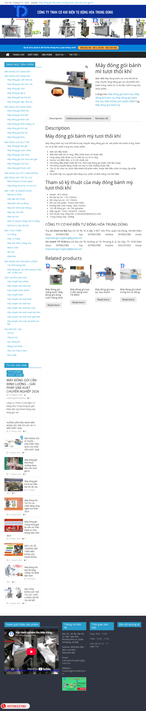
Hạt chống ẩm (13, 341)
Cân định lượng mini (16, 265)
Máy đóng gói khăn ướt (18, 119)
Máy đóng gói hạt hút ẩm (19, 97)
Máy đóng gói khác (16, 137)
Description (55, 118)
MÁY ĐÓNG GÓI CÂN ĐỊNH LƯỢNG (20, 261)
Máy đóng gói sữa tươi (17, 163)
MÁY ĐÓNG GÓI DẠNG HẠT (17, 76)
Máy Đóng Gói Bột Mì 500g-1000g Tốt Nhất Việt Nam (31, 571)
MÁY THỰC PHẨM (12, 230)
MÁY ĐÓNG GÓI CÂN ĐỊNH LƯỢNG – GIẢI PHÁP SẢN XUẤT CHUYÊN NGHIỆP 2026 (23, 385)
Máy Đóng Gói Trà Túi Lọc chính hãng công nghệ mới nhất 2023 (31, 506)
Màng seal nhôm (15, 346)
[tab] (56, 118)
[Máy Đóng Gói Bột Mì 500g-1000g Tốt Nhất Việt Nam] (13, 566)
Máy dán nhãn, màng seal (19, 243)
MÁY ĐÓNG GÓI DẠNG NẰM (120, 101)
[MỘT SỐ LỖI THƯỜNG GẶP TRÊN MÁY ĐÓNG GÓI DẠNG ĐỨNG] (13, 544)
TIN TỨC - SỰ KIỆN (15, 375)
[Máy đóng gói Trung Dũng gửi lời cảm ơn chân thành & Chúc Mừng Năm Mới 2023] (13, 520)
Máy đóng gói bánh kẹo (121, 94)
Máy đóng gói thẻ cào (17, 128)
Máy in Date (13, 247)
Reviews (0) (101, 118)
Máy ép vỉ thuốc (14, 194)
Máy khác (11, 256)
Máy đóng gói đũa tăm (18, 115)
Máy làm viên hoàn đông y (19, 207)
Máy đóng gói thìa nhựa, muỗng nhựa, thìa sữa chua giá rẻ (30, 465)
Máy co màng (13, 238)
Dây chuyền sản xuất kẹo (19, 303)
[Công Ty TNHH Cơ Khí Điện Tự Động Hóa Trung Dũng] (7, 55)
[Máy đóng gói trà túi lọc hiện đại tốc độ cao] (13, 480)
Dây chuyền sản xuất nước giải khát (23, 316)
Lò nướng (11, 234)
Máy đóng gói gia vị (16, 93)
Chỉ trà (10, 333)
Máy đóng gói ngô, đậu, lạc (20, 101)
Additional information (78, 118)
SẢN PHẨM (47, 54)
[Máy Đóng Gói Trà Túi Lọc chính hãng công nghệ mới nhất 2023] (13, 499)
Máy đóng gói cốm (16, 88)
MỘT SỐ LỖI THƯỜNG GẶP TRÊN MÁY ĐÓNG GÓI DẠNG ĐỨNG (31, 551)
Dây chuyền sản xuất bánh (19, 299)
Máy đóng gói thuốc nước (19, 168)
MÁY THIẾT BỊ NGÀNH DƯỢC (18, 190)
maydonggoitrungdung (16, 398)
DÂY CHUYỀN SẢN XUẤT (15, 277)
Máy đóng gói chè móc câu (20, 84)
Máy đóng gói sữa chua (18, 154)
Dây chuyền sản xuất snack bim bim (23, 312)
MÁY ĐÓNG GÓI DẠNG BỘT (17, 71)
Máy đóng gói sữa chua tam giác (22, 159)
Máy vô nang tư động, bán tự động (23, 221)
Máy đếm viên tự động (17, 203)
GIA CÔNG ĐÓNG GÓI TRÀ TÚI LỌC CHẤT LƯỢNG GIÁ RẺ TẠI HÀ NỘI (31, 594)
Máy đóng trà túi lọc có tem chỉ (21, 185)
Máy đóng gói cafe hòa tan (19, 79)
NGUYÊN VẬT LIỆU (13, 329)
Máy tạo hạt (13, 216)
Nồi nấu (10, 252)
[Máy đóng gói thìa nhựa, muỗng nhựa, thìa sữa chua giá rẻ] (13, 458)
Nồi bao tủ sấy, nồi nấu (18, 225)
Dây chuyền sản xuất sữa (19, 285)
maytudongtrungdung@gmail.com (63, 238)
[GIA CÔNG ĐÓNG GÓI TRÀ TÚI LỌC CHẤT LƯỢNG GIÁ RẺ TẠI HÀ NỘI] (13, 587)
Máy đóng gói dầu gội (17, 146)
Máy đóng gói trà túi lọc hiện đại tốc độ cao (31, 484)
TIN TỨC (73, 54)
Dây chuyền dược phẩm (18, 290)
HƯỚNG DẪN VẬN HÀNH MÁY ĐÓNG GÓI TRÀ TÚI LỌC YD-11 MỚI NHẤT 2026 (21, 425)
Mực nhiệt (12, 355)
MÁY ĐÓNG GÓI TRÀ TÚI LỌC (18, 177)
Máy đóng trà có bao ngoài (20, 181)
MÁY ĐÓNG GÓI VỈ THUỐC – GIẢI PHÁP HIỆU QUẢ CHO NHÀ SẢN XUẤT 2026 (75, 2)
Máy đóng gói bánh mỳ (107, 105)
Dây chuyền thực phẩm (18, 281)
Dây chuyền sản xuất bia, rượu (21, 308)
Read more (54, 305)
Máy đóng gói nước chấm (19, 150)
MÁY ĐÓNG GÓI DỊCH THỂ (16, 142)
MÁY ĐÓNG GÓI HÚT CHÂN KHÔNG (21, 173)
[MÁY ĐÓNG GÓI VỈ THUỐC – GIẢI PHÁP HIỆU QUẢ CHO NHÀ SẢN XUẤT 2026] (13, 437)
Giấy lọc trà (12, 337)
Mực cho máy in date (17, 350)
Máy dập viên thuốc (16, 199)
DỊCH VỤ (59, 54)
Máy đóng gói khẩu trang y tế (21, 123)
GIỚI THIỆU (33, 54)
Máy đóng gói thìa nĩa (17, 132)
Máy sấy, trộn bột (15, 212)
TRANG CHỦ (18, 54)
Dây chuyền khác (15, 294)
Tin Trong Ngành (14, 371)
